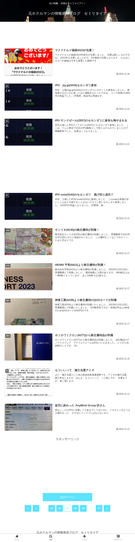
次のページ (67, 497)
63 (83, 508)
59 (51, 508)
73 (99, 508)
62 (75, 508)
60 (59, 508)
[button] (125, 370)
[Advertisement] (67, 33)
